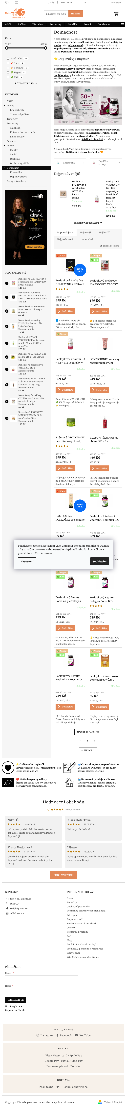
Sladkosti (15, 127)
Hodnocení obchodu (63, 802)
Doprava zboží (75, 919)
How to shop (74, 952)
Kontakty (66, 2)
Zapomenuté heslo (15, 1010)
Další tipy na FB (19, 908)
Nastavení (27, 561)
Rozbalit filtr (24, 83)
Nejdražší (104, 232)
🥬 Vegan (17, 72)
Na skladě (19, 58)
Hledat (75, 13)
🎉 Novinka (19, 67)
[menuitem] (8, 24)
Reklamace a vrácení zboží (81, 923)
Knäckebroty (17, 110)
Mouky (14, 150)
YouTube (85, 1035)
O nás (51, 2)
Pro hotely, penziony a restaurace (85, 948)
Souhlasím (100, 561)
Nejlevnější (86, 232)
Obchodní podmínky (78, 906)
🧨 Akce (17, 63)
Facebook (65, 1035)
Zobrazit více (63, 875)
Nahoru (89, 750)
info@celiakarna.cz (20, 898)
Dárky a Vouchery (16, 181)
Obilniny (15, 159)
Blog (69, 940)
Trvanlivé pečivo (19, 114)
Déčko (57, 136)
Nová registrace (13, 1006)
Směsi (13, 154)
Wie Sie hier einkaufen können (83, 957)
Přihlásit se (16, 999)
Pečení (10, 145)
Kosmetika (16, 172)
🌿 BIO (16, 77)
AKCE (10, 101)
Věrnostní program (77, 931)
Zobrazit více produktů (86, 222)
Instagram (47, 1035)
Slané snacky (17, 136)
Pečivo (10, 105)
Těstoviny (12, 119)
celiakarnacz (17, 913)
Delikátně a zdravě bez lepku (82, 944)
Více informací (44, 553)
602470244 (15, 903)
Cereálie (11, 141)
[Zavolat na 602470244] (10, 2)
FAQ (69, 936)
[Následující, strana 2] (88, 741)
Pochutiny (12, 123)
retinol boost (110, 132)
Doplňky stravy (18, 176)
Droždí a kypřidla (19, 163)
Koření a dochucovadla (23, 132)
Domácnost (13, 167)
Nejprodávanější (66, 239)
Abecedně (87, 239)
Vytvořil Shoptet (113, 1102)
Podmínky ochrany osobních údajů (86, 910)
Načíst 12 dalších (88, 732)
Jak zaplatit (73, 915)
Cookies (71, 927)
